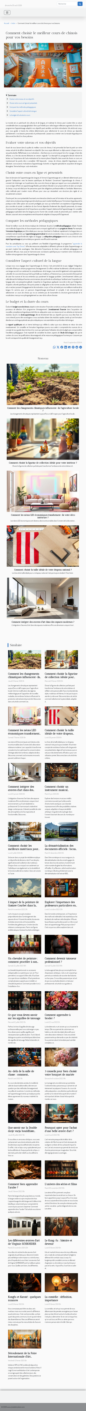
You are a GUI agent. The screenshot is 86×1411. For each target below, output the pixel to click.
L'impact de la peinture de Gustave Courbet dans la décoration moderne (23, 905)
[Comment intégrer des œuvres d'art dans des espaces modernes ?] (43, 598)
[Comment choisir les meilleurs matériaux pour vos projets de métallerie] (24, 831)
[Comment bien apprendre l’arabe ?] (24, 1169)
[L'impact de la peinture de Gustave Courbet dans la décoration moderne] (24, 888)
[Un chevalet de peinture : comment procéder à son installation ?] (24, 944)
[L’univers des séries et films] (61, 1169)
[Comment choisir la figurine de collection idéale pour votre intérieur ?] (43, 439)
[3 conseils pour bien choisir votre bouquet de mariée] (61, 1057)
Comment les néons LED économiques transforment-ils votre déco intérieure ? (43, 516)
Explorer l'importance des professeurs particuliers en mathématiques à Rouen (60, 905)
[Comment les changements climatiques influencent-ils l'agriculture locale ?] (43, 384)
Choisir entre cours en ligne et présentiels (23, 103)
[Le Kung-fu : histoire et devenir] (61, 1226)
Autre (13, 23)
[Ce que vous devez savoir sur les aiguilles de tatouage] (24, 1000)
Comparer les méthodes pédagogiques (23, 107)
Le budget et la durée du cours (20, 115)
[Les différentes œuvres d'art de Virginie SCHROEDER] (24, 1226)
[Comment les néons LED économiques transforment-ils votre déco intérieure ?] (43, 491)
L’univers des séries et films (61, 1184)
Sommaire (12, 95)
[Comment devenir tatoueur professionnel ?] (61, 944)
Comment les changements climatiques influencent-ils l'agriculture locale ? (43, 409)
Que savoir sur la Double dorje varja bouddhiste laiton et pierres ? (22, 1131)
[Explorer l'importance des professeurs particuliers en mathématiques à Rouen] (61, 888)
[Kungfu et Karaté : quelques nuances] (24, 1282)
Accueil (6, 23)
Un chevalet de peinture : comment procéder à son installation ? (23, 962)
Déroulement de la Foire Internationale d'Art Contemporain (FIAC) (22, 1356)
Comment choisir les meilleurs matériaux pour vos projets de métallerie (23, 849)
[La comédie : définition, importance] (61, 1282)
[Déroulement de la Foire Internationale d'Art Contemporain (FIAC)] (24, 1339)
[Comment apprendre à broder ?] (61, 1000)
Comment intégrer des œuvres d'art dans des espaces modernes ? (43, 622)
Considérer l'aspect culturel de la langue (23, 111)
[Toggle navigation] (7, 12)
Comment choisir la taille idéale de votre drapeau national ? (43, 569)
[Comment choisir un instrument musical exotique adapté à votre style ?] (61, 772)
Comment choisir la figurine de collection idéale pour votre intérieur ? (43, 463)
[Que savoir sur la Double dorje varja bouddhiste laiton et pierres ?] (24, 1113)
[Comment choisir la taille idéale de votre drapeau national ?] (43, 546)
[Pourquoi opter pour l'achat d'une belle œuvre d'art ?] (61, 1113)
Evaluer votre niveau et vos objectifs (22, 99)
